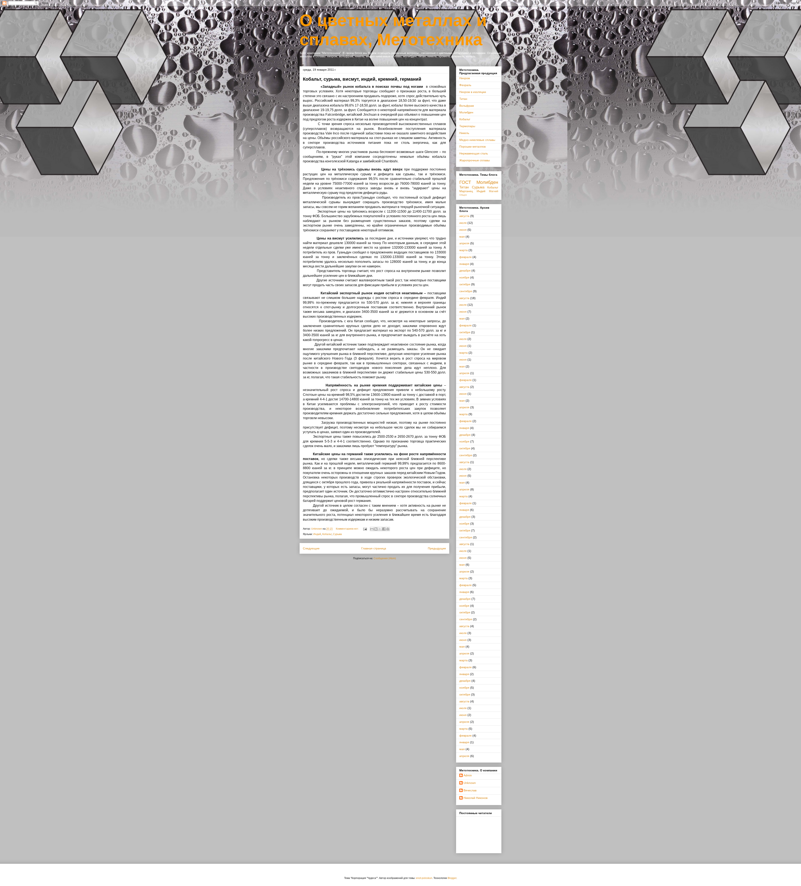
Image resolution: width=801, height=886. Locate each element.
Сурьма (337, 534)
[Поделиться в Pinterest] (388, 529)
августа (464, 216)
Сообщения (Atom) (385, 558)
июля (463, 222)
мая (462, 236)
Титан (463, 98)
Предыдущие (437, 548)
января (464, 264)
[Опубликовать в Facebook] (384, 529)
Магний (493, 191)
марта (463, 250)
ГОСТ (465, 182)
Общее (463, 195)
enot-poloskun (424, 878)
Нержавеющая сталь (473, 153)
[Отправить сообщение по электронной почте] (365, 528)
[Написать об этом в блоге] (376, 529)
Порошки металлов (472, 146)
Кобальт (327, 534)
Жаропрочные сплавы (474, 160)
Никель (464, 133)
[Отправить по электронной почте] (372, 529)
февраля (465, 257)
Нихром (464, 78)
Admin (467, 775)
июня (463, 229)
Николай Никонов (475, 798)
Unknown (469, 782)
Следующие (311, 548)
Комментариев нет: (347, 528)
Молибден (466, 112)
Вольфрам (466, 105)
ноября (464, 277)
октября (464, 284)
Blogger (452, 878)
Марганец (466, 191)
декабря (465, 270)
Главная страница (373, 548)
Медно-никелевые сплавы (477, 140)
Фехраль (465, 85)
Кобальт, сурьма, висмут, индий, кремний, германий (362, 79)
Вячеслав (469, 790)
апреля (464, 243)
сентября (465, 291)
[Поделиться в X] (380, 529)
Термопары (467, 126)
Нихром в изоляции (472, 92)
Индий (317, 534)
